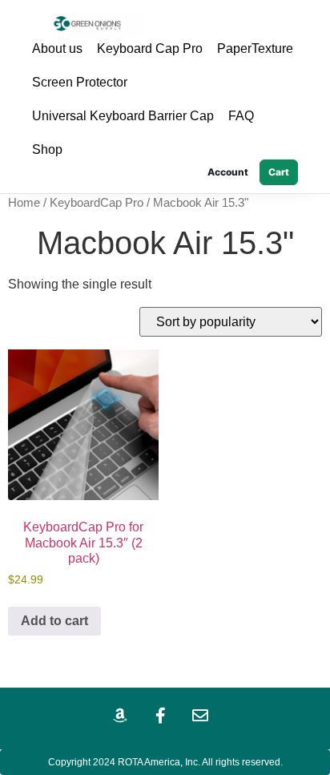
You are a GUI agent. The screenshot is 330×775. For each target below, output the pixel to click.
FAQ (241, 116)
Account (227, 172)
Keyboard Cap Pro (150, 48)
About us (57, 48)
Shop (47, 149)
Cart (278, 172)
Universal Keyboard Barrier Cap (123, 116)
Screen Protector (79, 82)
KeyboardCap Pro (96, 202)
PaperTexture (255, 48)
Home (24, 202)
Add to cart (54, 621)
